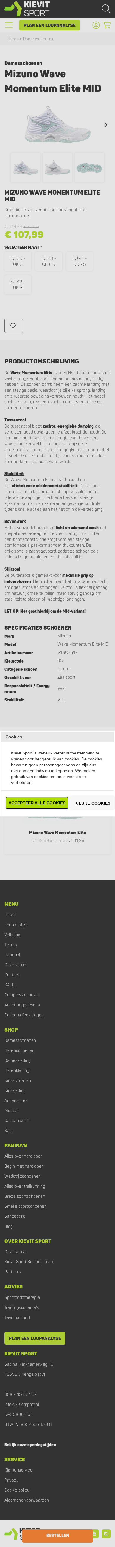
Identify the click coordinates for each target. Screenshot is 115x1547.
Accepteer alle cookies (37, 802)
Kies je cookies (92, 803)
